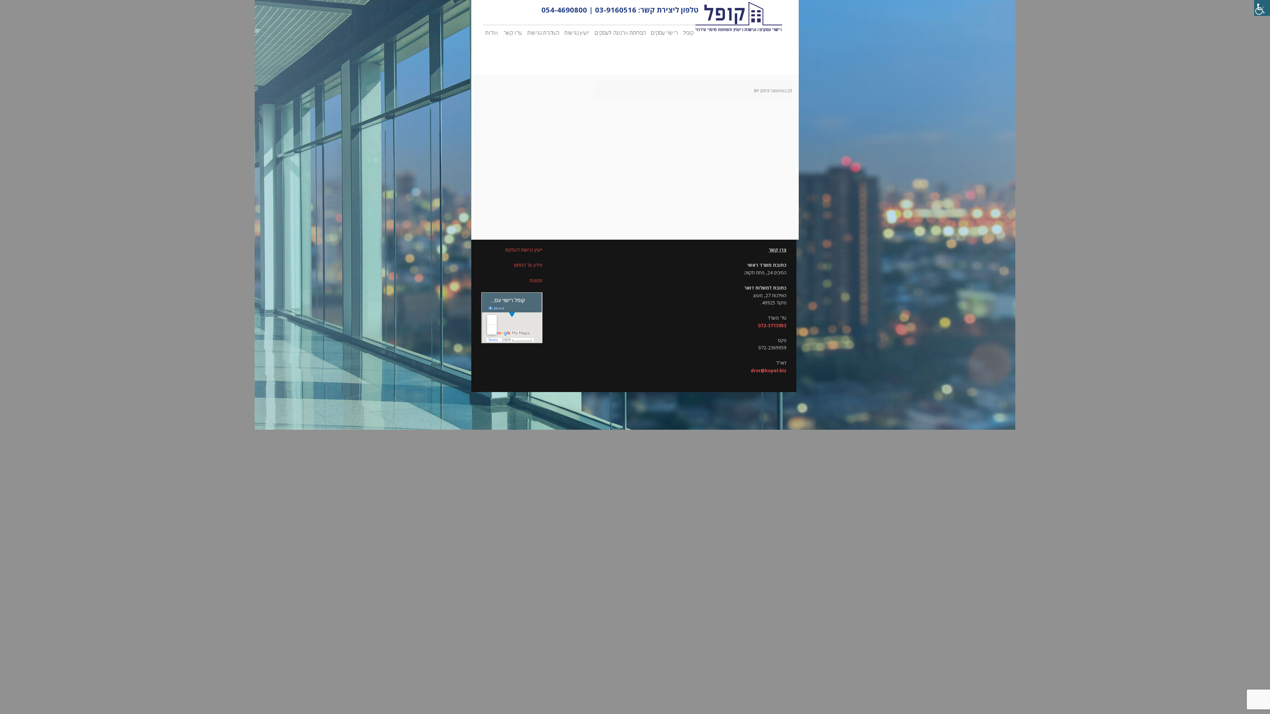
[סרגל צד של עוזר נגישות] (1262, 8)
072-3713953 (772, 325)
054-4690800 (564, 10)
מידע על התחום (528, 265)
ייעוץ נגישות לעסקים (523, 250)
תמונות (535, 280)
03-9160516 (615, 10)
